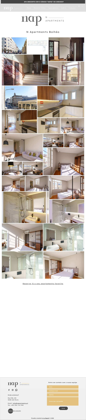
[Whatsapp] (16, 390)
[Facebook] (9, 390)
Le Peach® (46, 418)
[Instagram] (13, 390)
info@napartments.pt (20, 403)
